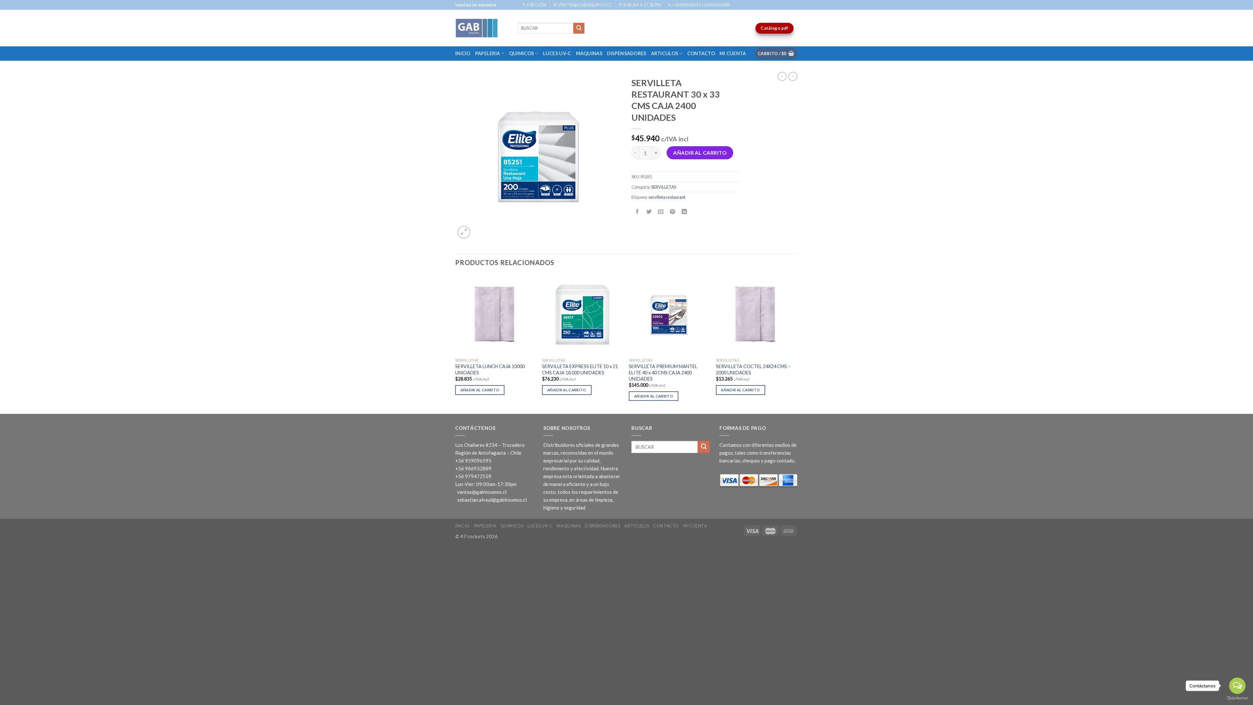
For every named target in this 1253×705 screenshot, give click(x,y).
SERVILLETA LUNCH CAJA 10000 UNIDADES (490, 369)
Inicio (463, 53)
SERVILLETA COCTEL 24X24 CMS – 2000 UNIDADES (753, 369)
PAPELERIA (487, 53)
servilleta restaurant (666, 197)
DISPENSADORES (626, 53)
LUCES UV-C (557, 53)
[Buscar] (578, 28)
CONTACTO (701, 53)
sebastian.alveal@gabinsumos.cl (492, 500)
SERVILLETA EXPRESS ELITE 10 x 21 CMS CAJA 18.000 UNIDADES (580, 369)
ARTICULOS (664, 53)
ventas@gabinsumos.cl (481, 492)
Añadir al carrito (700, 152)
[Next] (796, 344)
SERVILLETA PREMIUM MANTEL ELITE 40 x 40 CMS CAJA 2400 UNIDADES (663, 372)
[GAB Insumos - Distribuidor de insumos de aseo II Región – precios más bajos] (481, 28)
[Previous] (455, 344)
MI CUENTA (732, 53)
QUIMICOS (521, 53)
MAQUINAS (589, 53)
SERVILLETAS (663, 187)
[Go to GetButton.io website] (1237, 698)
